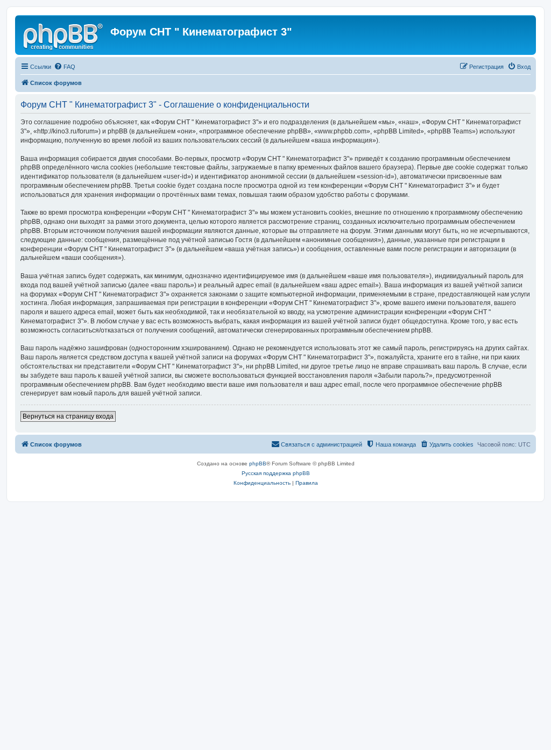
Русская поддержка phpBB (276, 473)
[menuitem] (64, 66)
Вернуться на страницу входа (68, 416)
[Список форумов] (64, 35)
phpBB (257, 463)
